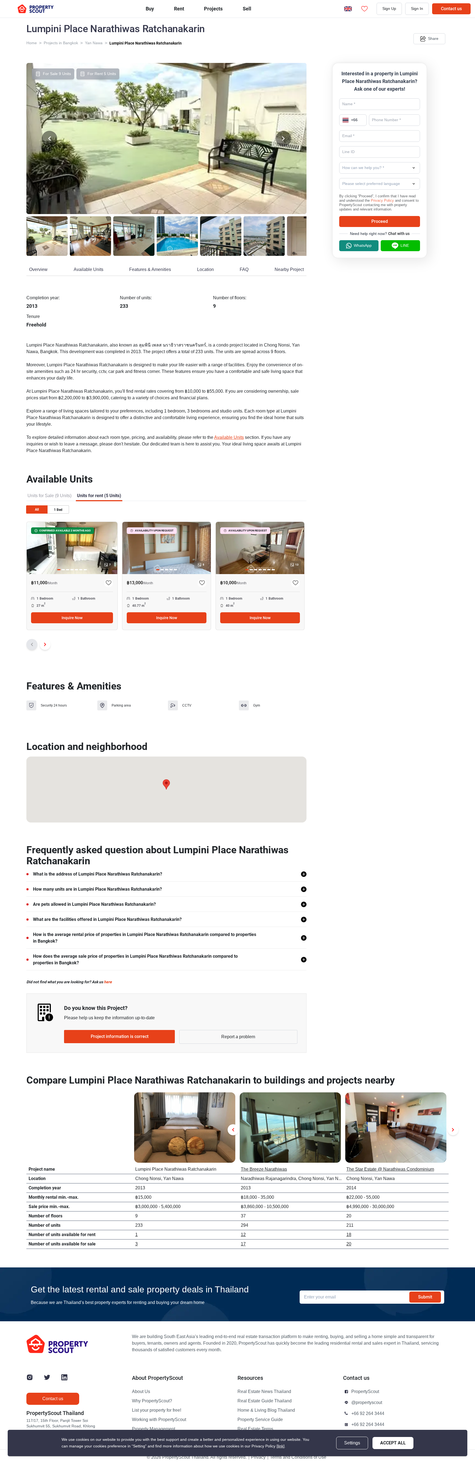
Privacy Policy (382, 200)
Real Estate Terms (255, 1429)
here (108, 982)
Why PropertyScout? (152, 1401)
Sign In (417, 8)
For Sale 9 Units (57, 73)
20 (348, 1244)
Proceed (379, 221)
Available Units (88, 269)
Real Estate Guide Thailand (265, 1401)
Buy (150, 9)
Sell (247, 9)
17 (243, 1244)
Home (31, 43)
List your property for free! (156, 1410)
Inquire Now (72, 618)
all (37, 509)
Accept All (393, 1442)
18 (348, 1234)
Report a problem (238, 1037)
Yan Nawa (94, 43)
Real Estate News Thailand (264, 1391)
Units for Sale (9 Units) (49, 496)
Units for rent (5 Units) (99, 495)
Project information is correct (119, 1036)
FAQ (244, 269)
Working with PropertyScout (159, 1419)
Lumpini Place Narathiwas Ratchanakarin (145, 43)
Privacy (258, 1457)
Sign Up (389, 8)
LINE (405, 245)
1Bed (58, 510)
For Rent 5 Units (101, 73)
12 (243, 1234)
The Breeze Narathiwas (264, 1169)
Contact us (451, 8)
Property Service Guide (260, 1419)
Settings (352, 1443)
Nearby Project (289, 269)
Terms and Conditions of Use (298, 1457)
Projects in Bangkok (61, 43)
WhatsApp (363, 245)
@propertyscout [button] (366, 1402)
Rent (179, 9)
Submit (425, 1297)
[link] (281, 1446)
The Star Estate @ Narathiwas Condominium (390, 1169)
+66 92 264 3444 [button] (367, 1413)
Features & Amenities (150, 269)
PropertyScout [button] (365, 1391)
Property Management (153, 1429)
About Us (141, 1391)
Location (205, 269)
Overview (38, 269)
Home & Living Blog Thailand (266, 1410)
